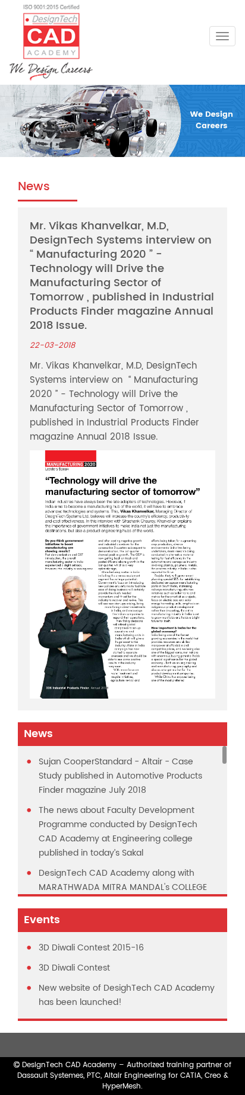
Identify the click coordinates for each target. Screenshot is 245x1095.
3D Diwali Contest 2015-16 (91, 948)
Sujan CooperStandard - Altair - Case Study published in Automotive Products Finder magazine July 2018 (120, 776)
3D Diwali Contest (74, 968)
